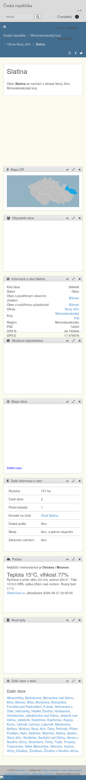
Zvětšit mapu (14, 468)
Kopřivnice (54, 720)
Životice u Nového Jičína (61, 750)
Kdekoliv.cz (22, 770)
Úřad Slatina (49, 515)
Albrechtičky (15, 698)
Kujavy (68, 720)
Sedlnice (34, 733)
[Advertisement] (44, 133)
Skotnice (48, 733)
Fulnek (48, 706)
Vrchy (10, 750)
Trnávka (69, 742)
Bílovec (74, 298)
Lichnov (34, 724)
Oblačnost (48, 773)
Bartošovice (33, 698)
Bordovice (43, 702)
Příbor (73, 728)
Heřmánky (22, 711)
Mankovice (62, 724)
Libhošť (22, 724)
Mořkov (12, 728)
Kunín (11, 724)
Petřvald (61, 728)
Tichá (48, 742)
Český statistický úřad (54, 770)
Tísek (58, 742)
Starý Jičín (14, 737)
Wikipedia (37, 773)
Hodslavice (62, 711)
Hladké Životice (42, 711)
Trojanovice (15, 746)
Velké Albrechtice (37, 746)
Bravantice (58, 702)
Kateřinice (38, 720)
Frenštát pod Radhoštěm (24, 706)
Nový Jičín (72, 309)
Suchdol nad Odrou (51, 737)
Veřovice (56, 746)
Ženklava (35, 750)
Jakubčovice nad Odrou (42, 715)
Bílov (10, 702)
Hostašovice (15, 715)
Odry (50, 728)
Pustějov (13, 733)
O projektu (64, 16)
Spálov (71, 733)
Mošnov (24, 728)
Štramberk (35, 742)
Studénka (29, 737)
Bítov (30, 702)
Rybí (23, 733)
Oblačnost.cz (16, 593)
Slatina (60, 733)
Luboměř (47, 724)
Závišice (22, 750)
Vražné (69, 746)
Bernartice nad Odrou (58, 698)
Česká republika (17, 5)
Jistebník (23, 720)
